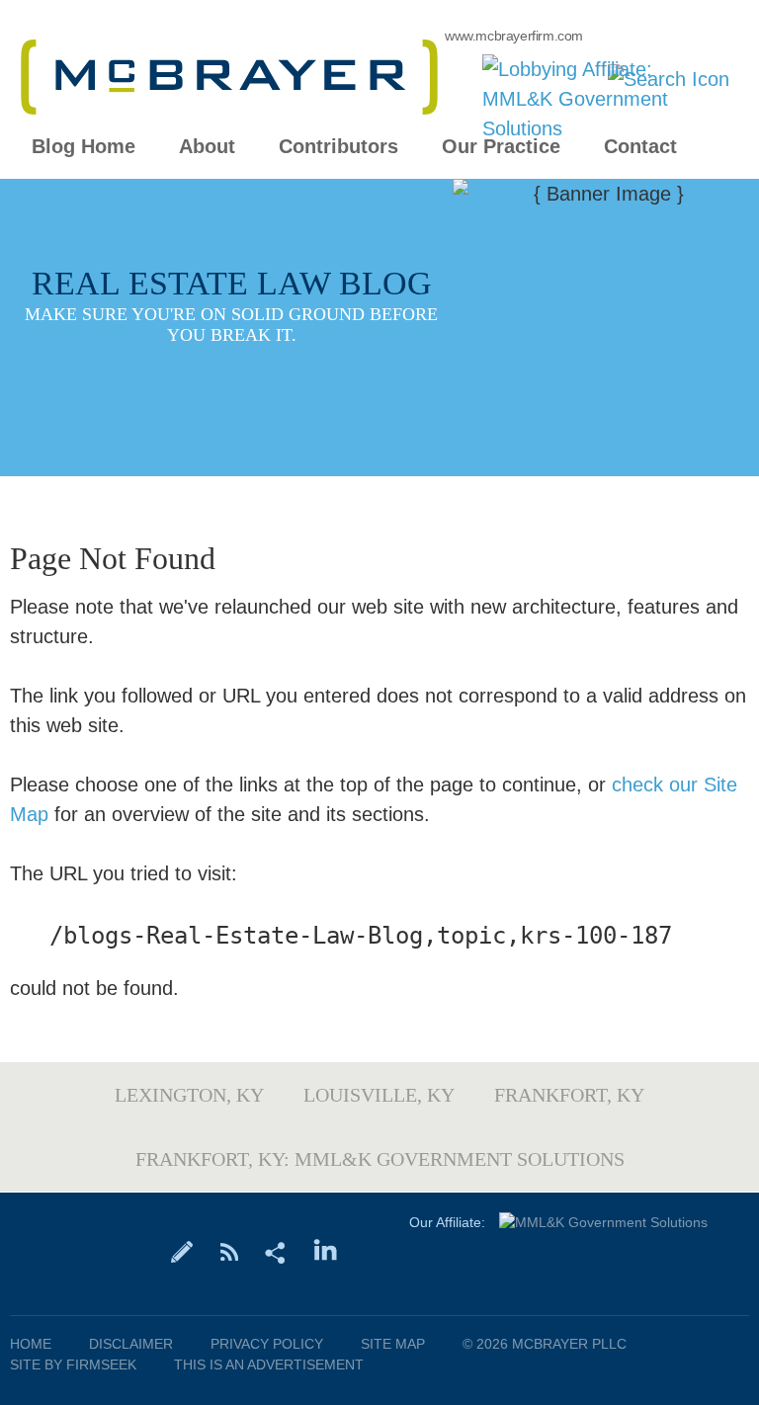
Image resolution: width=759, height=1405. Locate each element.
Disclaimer (131, 1344)
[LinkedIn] (325, 1251)
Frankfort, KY (569, 1095)
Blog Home (83, 146)
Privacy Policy (267, 1344)
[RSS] (229, 1251)
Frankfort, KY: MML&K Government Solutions (380, 1159)
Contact (640, 146)
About (207, 146)
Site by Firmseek (73, 1364)
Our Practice (501, 146)
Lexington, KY (189, 1095)
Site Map (393, 1344)
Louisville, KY (379, 1095)
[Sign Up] (182, 1251)
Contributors (338, 146)
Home (30, 1344)
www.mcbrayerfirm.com (514, 35)
